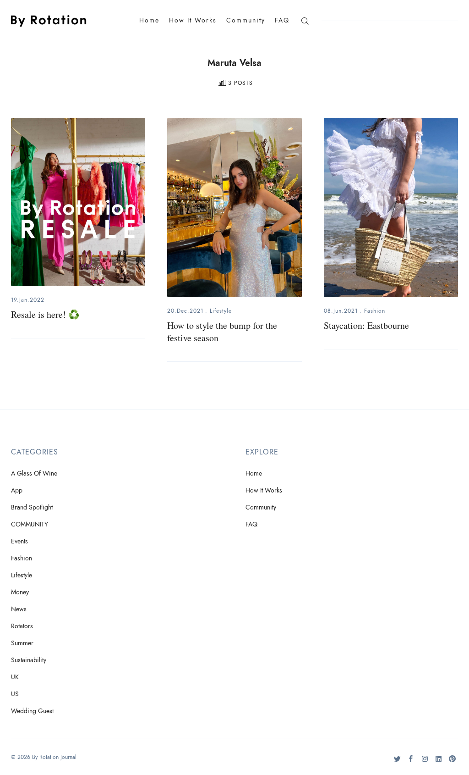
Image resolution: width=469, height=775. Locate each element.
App (16, 490)
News (19, 609)
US (15, 694)
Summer (22, 643)
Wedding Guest (32, 711)
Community (245, 20)
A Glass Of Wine (34, 473)
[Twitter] (397, 762)
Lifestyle (221, 311)
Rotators (22, 626)
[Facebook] (411, 762)
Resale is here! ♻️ (45, 314)
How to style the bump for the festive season (222, 331)
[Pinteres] (452, 762)
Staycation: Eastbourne (366, 325)
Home (149, 20)
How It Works (193, 20)
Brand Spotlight (32, 507)
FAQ (282, 20)
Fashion (374, 311)
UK (15, 677)
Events (19, 541)
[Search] (305, 20)
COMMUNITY (29, 524)
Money (20, 592)
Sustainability (28, 660)
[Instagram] (425, 762)
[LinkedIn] (438, 762)
